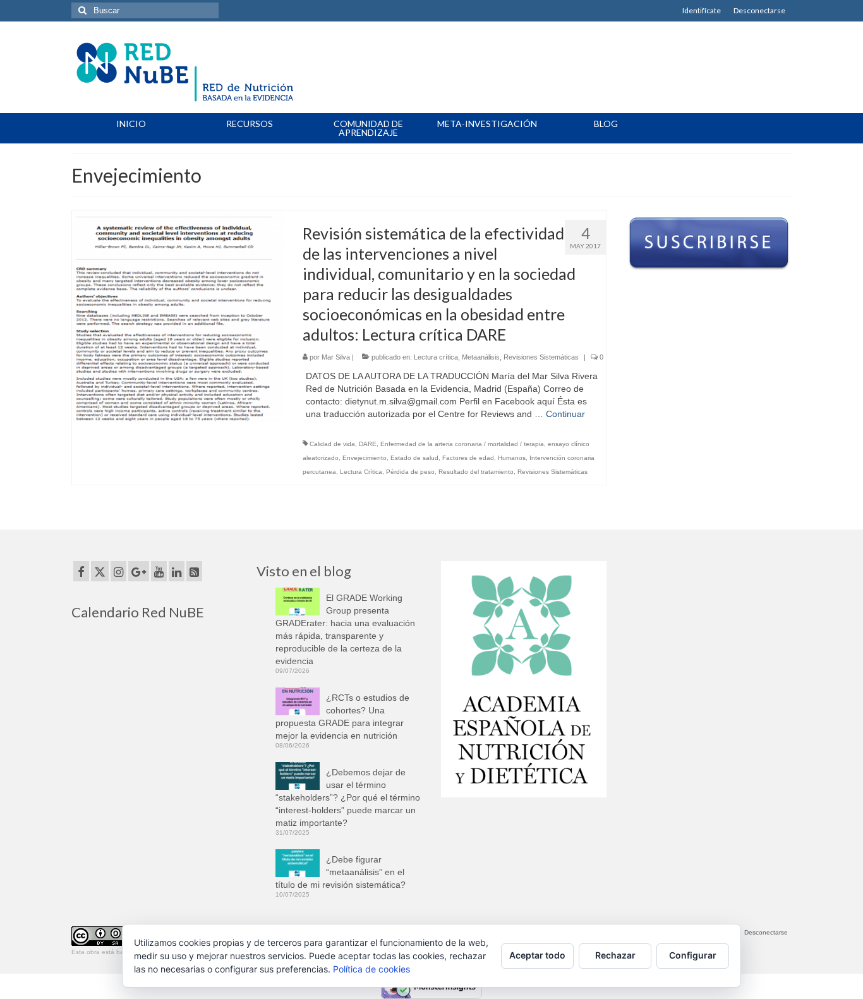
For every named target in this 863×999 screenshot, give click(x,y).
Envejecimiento (364, 457)
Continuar (565, 414)
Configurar (692, 955)
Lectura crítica (436, 357)
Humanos (512, 457)
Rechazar (615, 955)
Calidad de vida (332, 443)
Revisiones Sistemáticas (541, 357)
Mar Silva (336, 357)
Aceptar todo (537, 955)
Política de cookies (371, 969)
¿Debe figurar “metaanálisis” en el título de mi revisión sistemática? (340, 872)
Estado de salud (414, 457)
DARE (368, 443)
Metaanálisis (481, 357)
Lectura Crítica (361, 471)
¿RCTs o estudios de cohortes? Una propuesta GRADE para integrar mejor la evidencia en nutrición (342, 717)
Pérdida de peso (410, 471)
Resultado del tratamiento (476, 471)
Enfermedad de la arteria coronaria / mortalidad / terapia (462, 443)
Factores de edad (468, 457)
